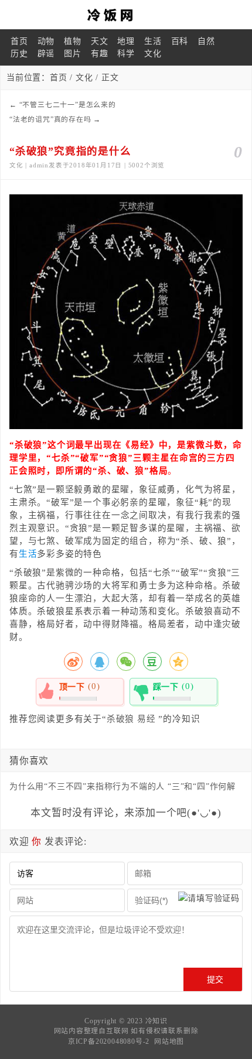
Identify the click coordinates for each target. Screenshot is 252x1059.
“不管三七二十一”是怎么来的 (67, 105)
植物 (72, 41)
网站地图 (169, 1041)
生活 (153, 41)
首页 (19, 41)
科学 (126, 53)
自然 (206, 41)
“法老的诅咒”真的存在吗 (50, 119)
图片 (72, 53)
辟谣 (46, 53)
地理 (126, 41)
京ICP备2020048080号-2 (108, 1041)
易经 (146, 719)
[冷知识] (126, 14)
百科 (180, 41)
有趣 (99, 53)
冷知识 (156, 1021)
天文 (99, 41)
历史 (19, 53)
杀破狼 (120, 719)
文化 (153, 53)
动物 (46, 41)
